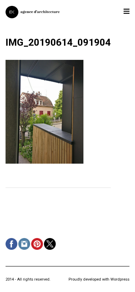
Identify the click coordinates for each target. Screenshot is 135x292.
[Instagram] (25, 250)
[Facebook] (12, 250)
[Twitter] (50, 250)
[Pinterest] (38, 250)
